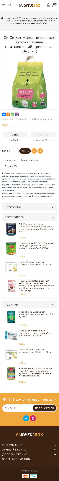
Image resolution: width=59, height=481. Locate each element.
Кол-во (6, 150)
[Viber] (17, 114)
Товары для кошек (29, 18)
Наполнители (50, 18)
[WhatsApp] (12, 114)
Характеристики (30, 160)
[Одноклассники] (8, 114)
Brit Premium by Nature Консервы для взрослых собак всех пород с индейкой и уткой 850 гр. (36, 228)
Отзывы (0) (11, 166)
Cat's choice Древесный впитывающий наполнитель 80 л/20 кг (36, 314)
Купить (25, 151)
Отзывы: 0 (21, 119)
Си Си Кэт (15, 140)
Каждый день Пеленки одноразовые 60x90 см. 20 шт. (35, 263)
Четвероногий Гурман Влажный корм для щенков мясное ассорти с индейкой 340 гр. (36, 245)
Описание (10, 160)
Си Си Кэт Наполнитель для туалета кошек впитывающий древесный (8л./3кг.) (31, 22)
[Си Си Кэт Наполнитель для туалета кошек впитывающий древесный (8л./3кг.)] (29, 82)
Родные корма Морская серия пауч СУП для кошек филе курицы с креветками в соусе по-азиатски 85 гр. (35, 372)
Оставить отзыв (42, 119)
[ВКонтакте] (4, 114)
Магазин (11, 18)
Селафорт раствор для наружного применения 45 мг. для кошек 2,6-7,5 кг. (35, 333)
